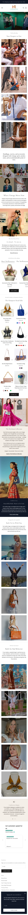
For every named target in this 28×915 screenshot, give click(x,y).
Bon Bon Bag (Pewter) (7, 363)
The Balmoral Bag (21, 363)
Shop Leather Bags (14, 514)
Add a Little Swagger (14, 793)
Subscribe (14, 910)
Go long (14, 290)
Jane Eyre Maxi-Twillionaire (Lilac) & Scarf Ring (7, 342)
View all (14, 394)
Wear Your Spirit (14, 713)
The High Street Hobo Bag (21, 341)
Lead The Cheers (14, 766)
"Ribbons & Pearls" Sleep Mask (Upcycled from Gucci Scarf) (21, 387)
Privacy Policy (4, 887)
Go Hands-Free (14, 583)
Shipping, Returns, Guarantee (8, 890)
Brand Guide (4, 880)
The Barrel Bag (7, 386)
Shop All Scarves (14, 252)
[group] (14, 21)
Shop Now (14, 52)
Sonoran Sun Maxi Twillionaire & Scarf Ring (9, 283)
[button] (3, 840)
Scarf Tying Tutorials (6, 883)
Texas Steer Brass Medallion (7, 319)
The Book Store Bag (20, 318)
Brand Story (4, 878)
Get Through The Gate (14, 686)
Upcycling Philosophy (6, 885)
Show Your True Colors (14, 740)
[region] (14, 809)
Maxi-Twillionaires (8, 261)
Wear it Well (14, 610)
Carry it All (14, 637)
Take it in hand (14, 557)
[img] (15, 830)
